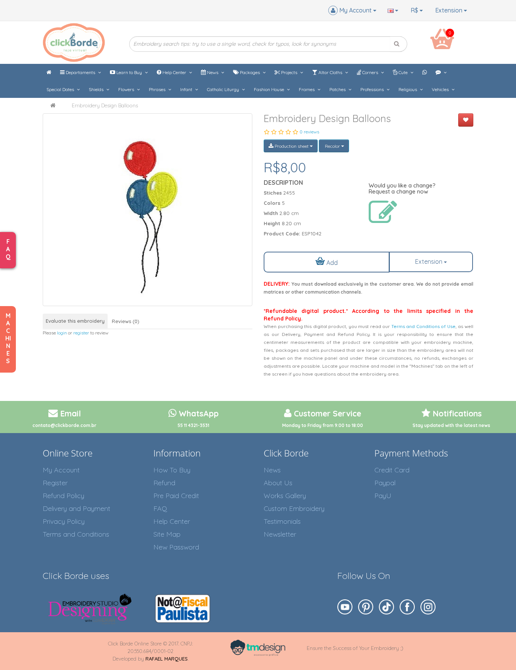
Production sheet (291, 146)
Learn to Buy (129, 72)
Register (55, 482)
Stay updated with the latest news (451, 425)
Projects (289, 72)
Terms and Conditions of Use (423, 326)
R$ (415, 10)
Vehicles (441, 89)
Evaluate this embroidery (75, 321)
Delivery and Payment (76, 508)
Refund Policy (63, 495)
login (62, 333)
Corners (370, 72)
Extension (449, 10)
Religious (408, 89)
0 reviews (309, 132)
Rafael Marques (166, 659)
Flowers (126, 89)
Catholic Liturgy (223, 89)
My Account (61, 470)
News (212, 72)
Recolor (332, 146)
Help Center (174, 72)
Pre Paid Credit (176, 495)
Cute (403, 72)
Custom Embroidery (294, 508)
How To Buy (171, 470)
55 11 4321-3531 (193, 425)
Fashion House (269, 89)
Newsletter (280, 534)
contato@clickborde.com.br (64, 425)
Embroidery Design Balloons (105, 105)
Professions (372, 89)
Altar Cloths (330, 72)
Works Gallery (285, 495)
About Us (278, 482)
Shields (97, 89)
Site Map (167, 534)
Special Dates (60, 89)
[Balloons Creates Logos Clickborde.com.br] (147, 209)
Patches (338, 89)
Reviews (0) (125, 321)
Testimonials (282, 521)
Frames (307, 89)
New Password (176, 547)
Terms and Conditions (76, 534)
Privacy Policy (64, 521)
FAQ (160, 508)
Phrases (158, 89)
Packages (250, 72)
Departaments (80, 72)
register (81, 333)
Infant (186, 89)
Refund (164, 482)
